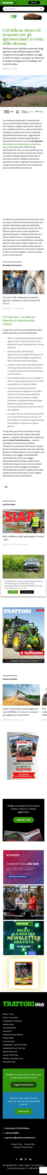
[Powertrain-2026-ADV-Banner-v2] (23, 903)
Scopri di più (23, 1111)
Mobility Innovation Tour (13, 1058)
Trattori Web (8, 1038)
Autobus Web (8, 1024)
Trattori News (20, 308)
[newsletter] (23, 938)
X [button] (42, 581)
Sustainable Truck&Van (12, 1021)
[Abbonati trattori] (23, 973)
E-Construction (9, 1041)
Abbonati (34, 3)
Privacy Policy (16, 1144)
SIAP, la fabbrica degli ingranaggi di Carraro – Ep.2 (23, 538)
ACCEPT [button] (12, 592)
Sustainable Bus (9, 1027)
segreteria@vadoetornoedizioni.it (20, 1137)
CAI (5, 487)
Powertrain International (13, 1034)
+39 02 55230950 (12, 1133)
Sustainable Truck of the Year (15, 1045)
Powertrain (7, 1031)
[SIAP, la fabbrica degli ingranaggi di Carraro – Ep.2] (23, 521)
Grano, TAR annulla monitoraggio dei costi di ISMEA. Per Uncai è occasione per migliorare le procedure (20, 711)
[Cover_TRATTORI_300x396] (23, 635)
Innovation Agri (9, 1062)
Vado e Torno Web (10, 1017)
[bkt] (23, 16)
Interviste (25, 544)
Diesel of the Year (10, 1051)
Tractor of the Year (10, 1055)
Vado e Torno (8, 1014)
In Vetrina (19, 544)
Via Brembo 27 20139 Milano (17, 1128)
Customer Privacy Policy (23, 1147)
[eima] (23, 112)
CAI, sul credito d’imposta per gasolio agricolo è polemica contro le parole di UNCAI (21, 300)
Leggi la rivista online (23, 1085)
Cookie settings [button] (27, 592)
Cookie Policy (29, 1144)
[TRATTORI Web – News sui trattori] (10, 3)
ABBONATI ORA (23, 820)
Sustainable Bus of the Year (14, 1048)
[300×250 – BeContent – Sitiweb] (23, 867)
